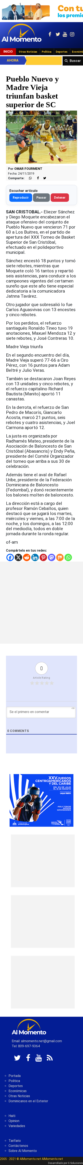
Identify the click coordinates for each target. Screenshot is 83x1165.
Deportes (61, 51)
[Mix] (60, 557)
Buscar (75, 61)
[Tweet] (43, 178)
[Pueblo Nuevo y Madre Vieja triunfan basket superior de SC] (41, 137)
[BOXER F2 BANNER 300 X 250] (41, 800)
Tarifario (15, 1141)
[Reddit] (26, 557)
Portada (15, 1076)
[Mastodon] (51, 557)
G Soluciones (75, 1163)
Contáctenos (18, 1146)
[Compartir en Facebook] (36, 178)
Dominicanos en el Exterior (28, 1101)
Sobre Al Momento (23, 1151)
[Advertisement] (41, 603)
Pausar (41, 197)
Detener (60, 197)
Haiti (12, 1116)
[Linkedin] (35, 557)
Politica (14, 1081)
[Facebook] (10, 557)
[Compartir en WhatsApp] (28, 178)
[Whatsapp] (68, 557)
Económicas (18, 1091)
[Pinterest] (43, 557)
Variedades (17, 1126)
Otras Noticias (28, 51)
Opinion (14, 1121)
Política (46, 51)
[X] (18, 557)
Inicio (8, 52)
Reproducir (21, 197)
